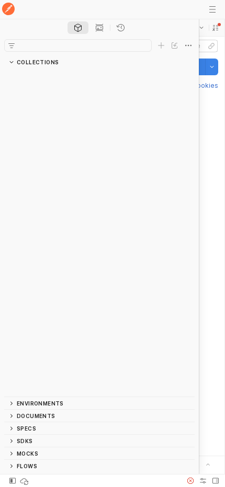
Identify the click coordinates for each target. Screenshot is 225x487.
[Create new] (161, 45)
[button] (215, 27)
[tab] (78, 27)
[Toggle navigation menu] (212, 9)
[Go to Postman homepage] (8, 10)
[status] (25, 481)
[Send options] (212, 67)
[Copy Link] (211, 46)
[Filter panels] (11, 45)
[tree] (99, 232)
